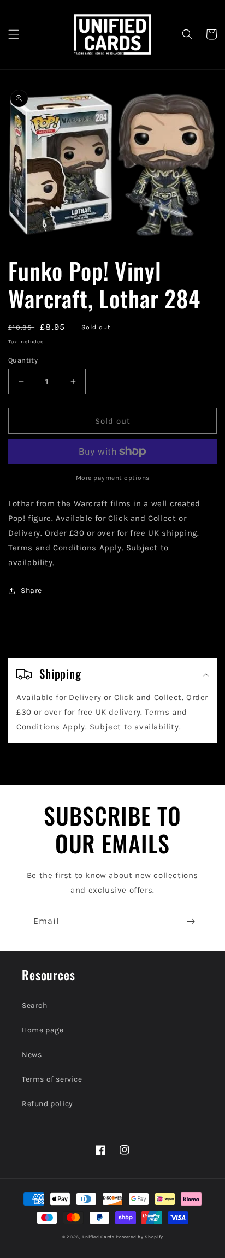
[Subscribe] (191, 921)
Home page (42, 1030)
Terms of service (52, 1079)
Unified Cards (98, 1236)
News (32, 1054)
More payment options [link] (113, 478)
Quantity (23, 360)
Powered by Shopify (139, 1236)
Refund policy (47, 1103)
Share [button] (31, 590)
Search (35, 1005)
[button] (14, 34)
